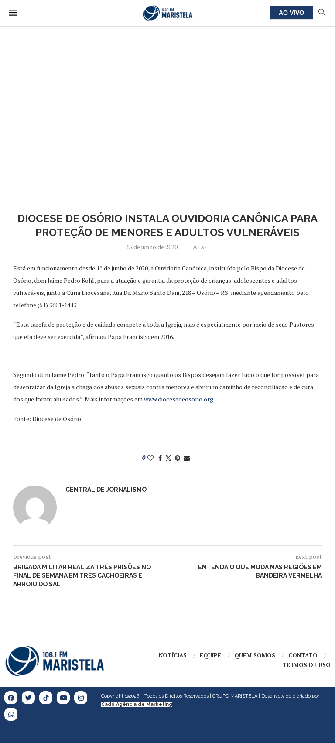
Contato (303, 655)
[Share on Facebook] (160, 458)
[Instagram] (80, 697)
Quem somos (254, 655)
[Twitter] (28, 697)
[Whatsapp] (10, 714)
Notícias (173, 655)
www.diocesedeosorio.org (178, 399)
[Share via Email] (187, 458)
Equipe (210, 655)
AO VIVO (291, 12)
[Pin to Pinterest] (177, 458)
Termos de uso (306, 665)
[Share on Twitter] (168, 458)
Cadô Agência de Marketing (136, 704)
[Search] (321, 13)
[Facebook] (10, 697)
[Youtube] (63, 697)
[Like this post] (150, 458)
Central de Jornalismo (106, 489)
